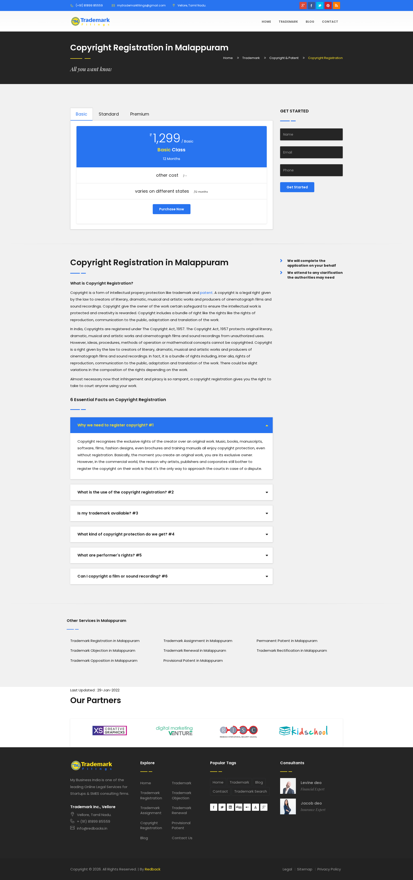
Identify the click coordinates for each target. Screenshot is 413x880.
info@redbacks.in (92, 828)
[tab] (171, 425)
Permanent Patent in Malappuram (287, 640)
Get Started (297, 187)
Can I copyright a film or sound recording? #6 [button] (122, 576)
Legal (287, 869)
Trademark (288, 22)
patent (206, 292)
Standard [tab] (109, 114)
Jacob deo (311, 803)
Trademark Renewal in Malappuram (194, 650)
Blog (310, 22)
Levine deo (311, 782)
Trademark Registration (151, 795)
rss (336, 5)
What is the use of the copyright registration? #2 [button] (125, 492)
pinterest (328, 5)
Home (266, 22)
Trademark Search (250, 791)
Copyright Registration (151, 825)
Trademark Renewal (181, 810)
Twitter (319, 5)
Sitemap (304, 869)
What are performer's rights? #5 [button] (109, 555)
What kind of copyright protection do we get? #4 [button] (125, 534)
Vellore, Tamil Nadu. (94, 814)
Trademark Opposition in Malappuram (103, 660)
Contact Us (182, 837)
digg (238, 807)
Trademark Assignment (151, 810)
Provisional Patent (181, 825)
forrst (255, 807)
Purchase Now (171, 209)
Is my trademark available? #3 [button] (107, 513)
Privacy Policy (329, 869)
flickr (247, 807)
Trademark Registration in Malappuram (105, 640)
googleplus (303, 5)
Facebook (311, 5)
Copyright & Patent (284, 58)
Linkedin (230, 807)
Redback (152, 869)
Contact (330, 22)
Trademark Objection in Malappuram (102, 650)
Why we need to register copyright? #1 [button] (115, 425)
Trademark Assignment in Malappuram (197, 640)
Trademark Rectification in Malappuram (292, 650)
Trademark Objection (181, 795)
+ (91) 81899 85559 (93, 821)
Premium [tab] (139, 114)
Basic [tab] (81, 114)
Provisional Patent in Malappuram (193, 660)
